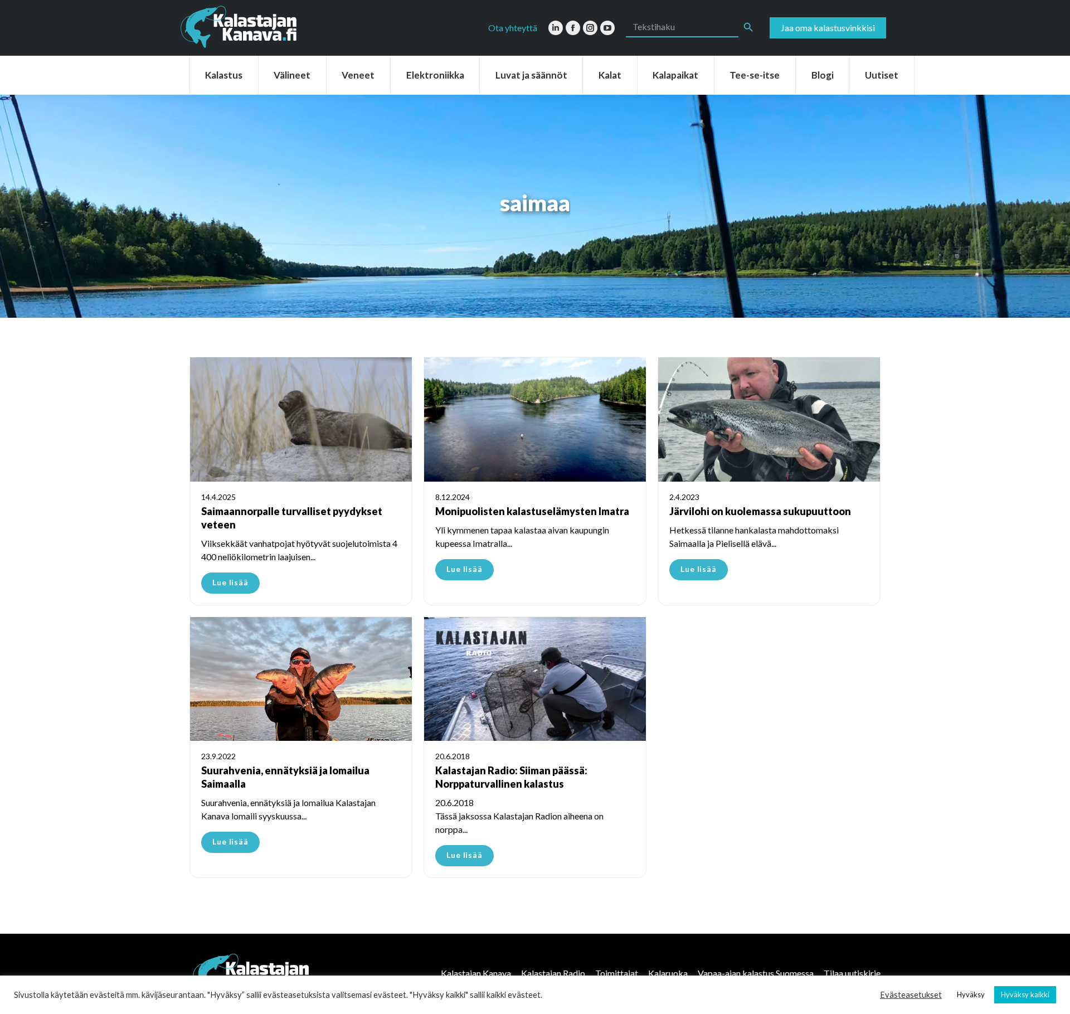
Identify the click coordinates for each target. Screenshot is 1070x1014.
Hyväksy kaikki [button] (1025, 994)
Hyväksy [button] (971, 994)
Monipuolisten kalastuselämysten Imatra (532, 511)
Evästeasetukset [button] (911, 995)
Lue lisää (230, 582)
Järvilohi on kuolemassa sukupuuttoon (760, 511)
